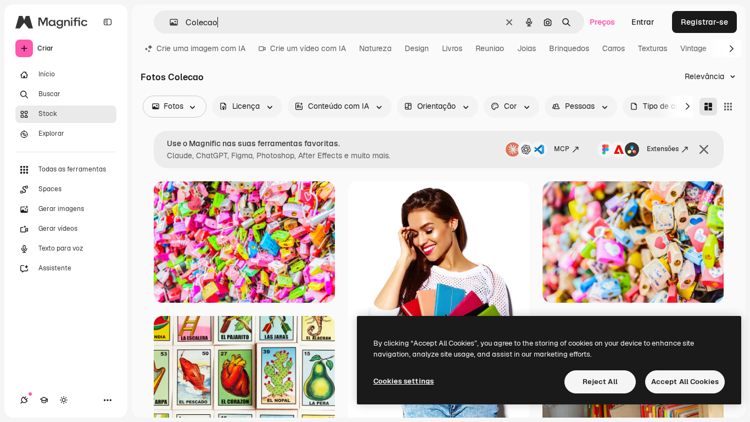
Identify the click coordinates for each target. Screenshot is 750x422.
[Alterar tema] (63, 400)
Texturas (652, 48)
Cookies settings (403, 381)
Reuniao (489, 48)
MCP (561, 149)
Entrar (642, 22)
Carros (613, 48)
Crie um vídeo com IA (308, 48)
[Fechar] (703, 149)
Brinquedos (569, 48)
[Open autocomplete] (169, 22)
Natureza (375, 48)
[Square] (728, 106)
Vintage (693, 48)
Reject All (600, 381)
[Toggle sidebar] (107, 22)
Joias (526, 48)
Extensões (663, 149)
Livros (452, 48)
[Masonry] (708, 106)
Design (417, 48)
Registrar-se (704, 22)
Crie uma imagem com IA (200, 48)
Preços (602, 22)
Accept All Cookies (685, 381)
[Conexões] (24, 400)
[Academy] (44, 400)
